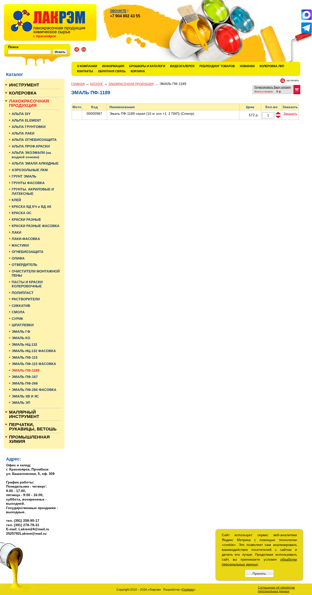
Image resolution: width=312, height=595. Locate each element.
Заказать (290, 113)
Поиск (13, 47)
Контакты (85, 71)
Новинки (247, 66)
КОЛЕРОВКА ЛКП (272, 66)
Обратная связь (112, 71)
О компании (87, 66)
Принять (259, 573)
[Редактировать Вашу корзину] (296, 89)
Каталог (96, 84)
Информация (113, 66)
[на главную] (50, 22)
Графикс (188, 589)
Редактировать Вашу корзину (272, 87)
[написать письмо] (83, 49)
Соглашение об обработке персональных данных (276, 589)
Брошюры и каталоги (147, 66)
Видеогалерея (182, 66)
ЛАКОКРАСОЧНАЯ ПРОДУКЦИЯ (131, 84)
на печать (293, 80)
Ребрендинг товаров (217, 66)
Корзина (138, 71)
